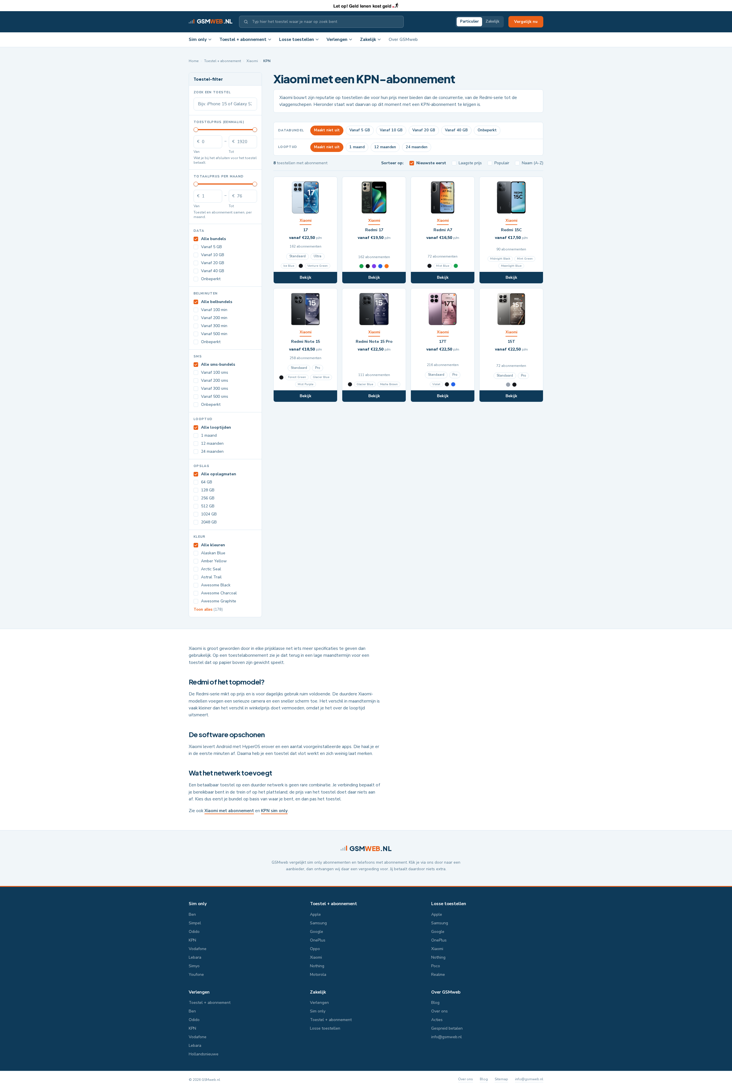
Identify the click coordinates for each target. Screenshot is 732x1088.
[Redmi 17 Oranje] (386, 266)
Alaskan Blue (213, 553)
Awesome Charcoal (219, 593)
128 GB (207, 490)
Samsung (318, 923)
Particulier (469, 21)
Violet (436, 384)
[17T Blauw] (453, 384)
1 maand (209, 435)
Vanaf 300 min (214, 326)
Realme (438, 974)
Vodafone (197, 948)
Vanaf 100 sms (214, 372)
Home (194, 61)
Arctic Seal (211, 569)
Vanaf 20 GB (212, 263)
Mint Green (525, 259)
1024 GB (209, 514)
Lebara (195, 957)
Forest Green (297, 377)
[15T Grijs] (508, 384)
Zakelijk (492, 21)
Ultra (317, 256)
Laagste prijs (470, 163)
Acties (437, 1019)
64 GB (206, 482)
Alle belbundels (216, 301)
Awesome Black (215, 585)
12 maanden (212, 443)
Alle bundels (213, 239)
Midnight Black (500, 259)
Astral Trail (211, 577)
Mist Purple (305, 384)
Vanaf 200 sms (214, 380)
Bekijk (305, 277)
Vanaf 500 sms (214, 396)
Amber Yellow (214, 561)
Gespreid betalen (447, 1028)
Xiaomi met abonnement (229, 811)
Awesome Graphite (218, 601)
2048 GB (209, 522)
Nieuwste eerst (431, 163)
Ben (192, 914)
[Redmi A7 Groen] (455, 266)
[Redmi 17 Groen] (361, 266)
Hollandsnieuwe (203, 1054)
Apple (315, 914)
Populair (501, 163)
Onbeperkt (210, 279)
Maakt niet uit (327, 130)
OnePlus (317, 940)
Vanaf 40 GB (212, 271)
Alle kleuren (213, 545)
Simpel (195, 923)
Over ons (439, 1011)
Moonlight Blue (511, 266)
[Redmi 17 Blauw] (380, 266)
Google (316, 931)
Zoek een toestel (212, 92)
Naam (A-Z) (532, 163)
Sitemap (501, 1079)
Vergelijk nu (526, 21)
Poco (435, 966)
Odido (194, 931)
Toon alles (208, 609)
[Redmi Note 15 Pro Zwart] (350, 384)
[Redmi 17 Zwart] (367, 266)
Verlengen (337, 39)
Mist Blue (442, 266)
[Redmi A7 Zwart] (429, 266)
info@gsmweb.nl (446, 1037)
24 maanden (212, 451)
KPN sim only (274, 811)
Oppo (315, 948)
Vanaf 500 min (214, 334)
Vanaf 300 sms (214, 388)
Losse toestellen (296, 39)
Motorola (318, 974)
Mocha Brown (389, 384)
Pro (317, 368)
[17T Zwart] (447, 384)
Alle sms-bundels (218, 364)
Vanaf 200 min (214, 318)
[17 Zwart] (301, 266)
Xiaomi (252, 61)
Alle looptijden (216, 427)
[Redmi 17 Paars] (374, 266)
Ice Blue (288, 266)
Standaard (297, 256)
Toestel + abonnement (242, 39)
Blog (435, 1002)
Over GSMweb (403, 39)
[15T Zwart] (514, 384)
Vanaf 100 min (214, 309)
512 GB (207, 506)
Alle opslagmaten (218, 474)
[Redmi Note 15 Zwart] (281, 377)
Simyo (194, 966)
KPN (192, 940)
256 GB (207, 498)
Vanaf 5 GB (211, 247)
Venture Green (317, 266)
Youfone (196, 974)
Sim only (198, 39)
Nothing (317, 966)
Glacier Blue (321, 377)
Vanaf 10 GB (212, 255)
